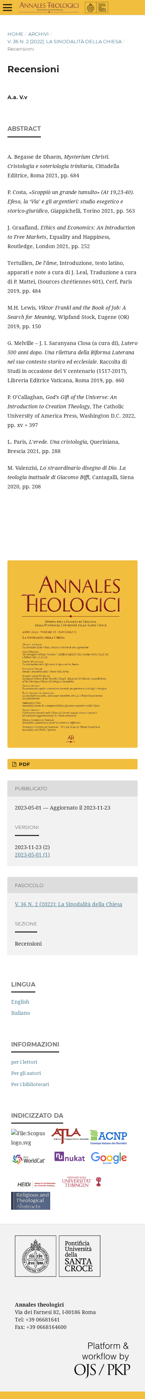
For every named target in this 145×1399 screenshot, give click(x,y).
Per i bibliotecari (30, 1084)
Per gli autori (26, 1073)
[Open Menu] (7, 7)
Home (15, 34)
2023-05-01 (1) (32, 854)
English (20, 1001)
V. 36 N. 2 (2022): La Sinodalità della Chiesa (64, 41)
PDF (23, 764)
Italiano (20, 1012)
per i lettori (24, 1061)
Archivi (38, 34)
